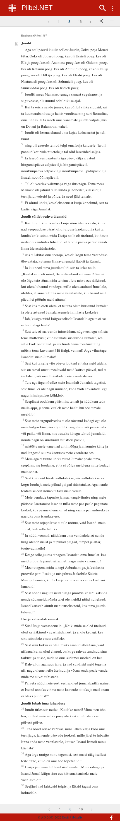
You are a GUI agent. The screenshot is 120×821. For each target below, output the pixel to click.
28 (22, 624)
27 (22, 592)
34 (22, 753)
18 (22, 419)
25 (22, 553)
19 (22, 445)
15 (22, 362)
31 (22, 682)
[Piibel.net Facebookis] (108, 815)
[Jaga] (102, 21)
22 (22, 496)
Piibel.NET (37, 7)
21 (22, 477)
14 (22, 330)
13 (22, 317)
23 (22, 521)
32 (22, 708)
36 (22, 785)
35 (22, 766)
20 (22, 458)
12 (22, 305)
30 (22, 663)
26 (22, 566)
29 (22, 644)
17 (22, 400)
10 (22, 254)
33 (22, 728)
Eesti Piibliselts (72, 817)
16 (80, 21)
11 (22, 266)
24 (22, 534)
